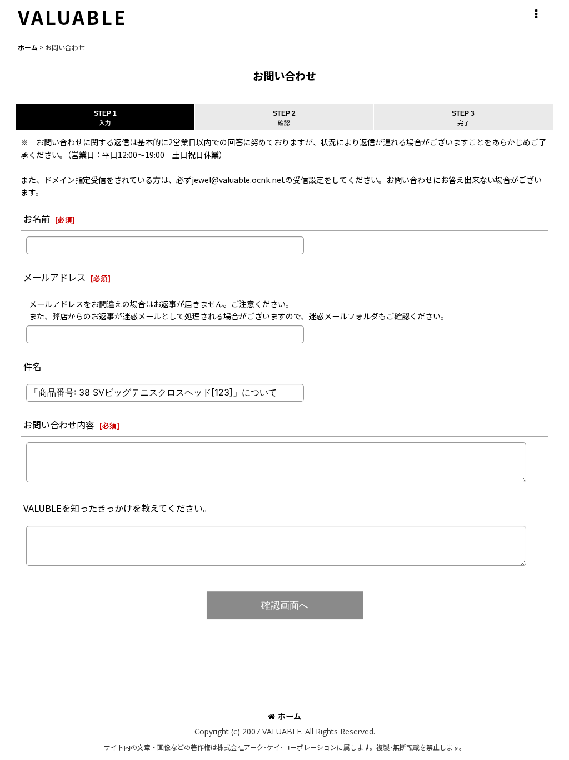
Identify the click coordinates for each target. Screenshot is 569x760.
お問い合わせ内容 (58, 424)
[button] (536, 14)
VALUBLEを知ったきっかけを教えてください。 (117, 508)
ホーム (289, 716)
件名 (32, 366)
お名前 (36, 218)
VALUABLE (72, 17)
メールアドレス (54, 277)
